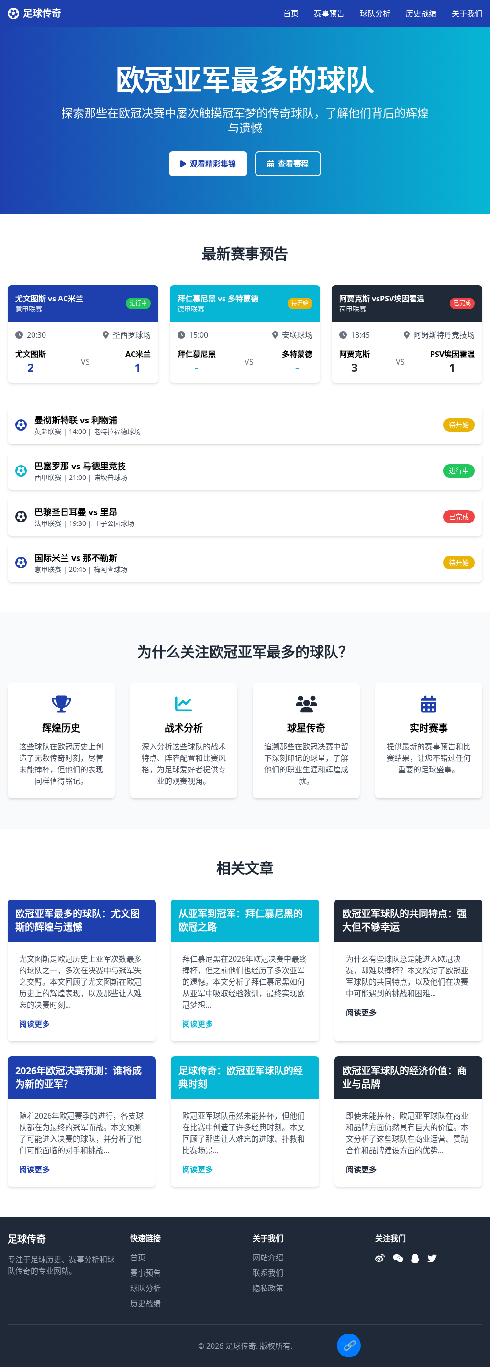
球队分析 (375, 13)
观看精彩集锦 (213, 163)
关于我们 (467, 13)
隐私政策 (268, 1288)
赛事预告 (329, 13)
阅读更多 (34, 1024)
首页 (291, 13)
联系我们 (268, 1272)
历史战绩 (421, 13)
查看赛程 (293, 163)
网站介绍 (268, 1257)
